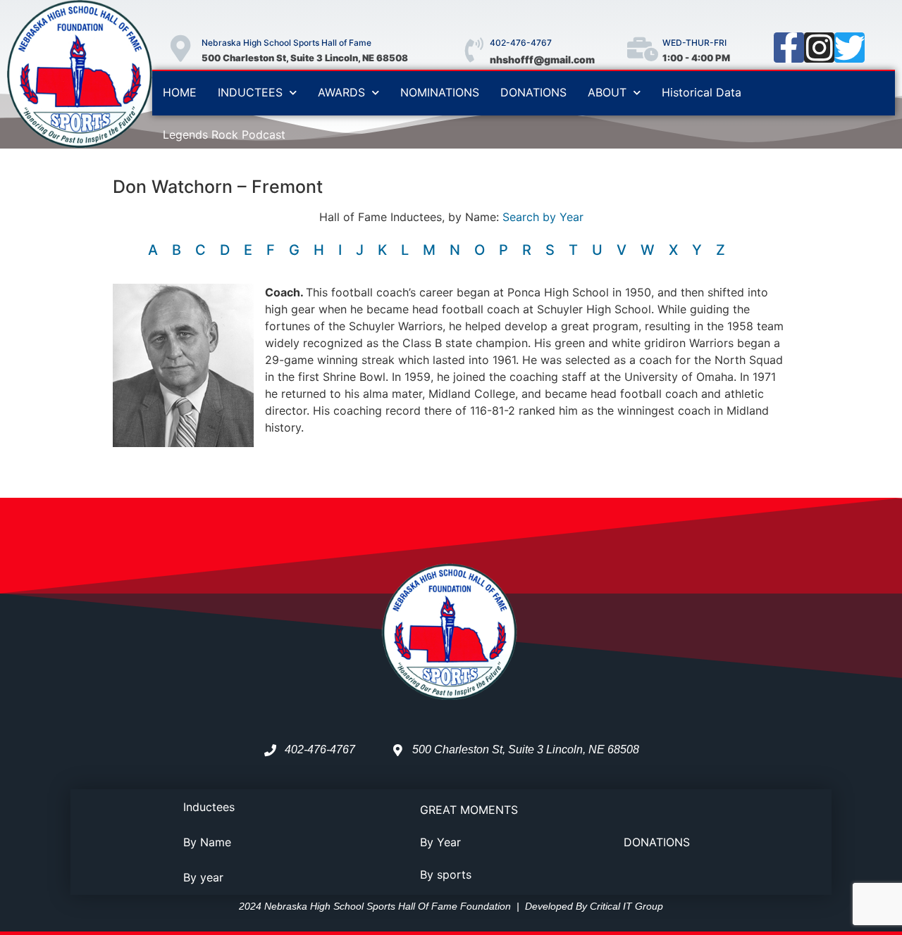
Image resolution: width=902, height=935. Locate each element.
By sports (445, 874)
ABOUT (607, 92)
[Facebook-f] (789, 47)
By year (203, 877)
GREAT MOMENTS (469, 810)
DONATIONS (533, 92)
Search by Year (542, 217)
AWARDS (341, 92)
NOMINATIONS (439, 92)
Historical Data (701, 92)
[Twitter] (849, 47)
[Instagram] (819, 47)
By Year (440, 842)
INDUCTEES (250, 92)
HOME (180, 92)
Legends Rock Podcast (224, 134)
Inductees (209, 807)
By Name (207, 842)
